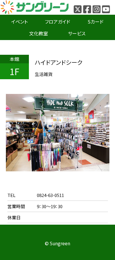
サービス (77, 33)
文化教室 (38, 33)
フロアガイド (57, 21)
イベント (19, 21)
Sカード (96, 21)
